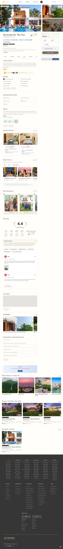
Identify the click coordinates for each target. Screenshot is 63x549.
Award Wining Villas (29, 490)
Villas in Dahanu (17, 464)
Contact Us (7, 499)
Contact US (52, 493)
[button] (10, 174)
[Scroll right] (36, 131)
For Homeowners (18, 490)
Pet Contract (13, 88)
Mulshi (34, 528)
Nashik (34, 523)
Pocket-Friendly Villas (29, 501)
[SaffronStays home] (6, 2)
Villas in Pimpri (36, 476)
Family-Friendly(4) (14, 249)
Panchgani (34, 525)
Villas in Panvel (55, 474)
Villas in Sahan (27, 478)
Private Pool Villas (29, 497)
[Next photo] (18, 139)
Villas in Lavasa (8, 469)
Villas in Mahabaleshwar (26, 469)
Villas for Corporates (41, 490)
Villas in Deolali (45, 464)
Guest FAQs (40, 504)
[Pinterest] (11, 546)
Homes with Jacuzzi (29, 499)
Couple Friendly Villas (41, 495)
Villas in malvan (45, 469)
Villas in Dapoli (27, 464)
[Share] (59, 6)
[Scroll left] (34, 131)
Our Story (7, 488)
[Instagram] (7, 546)
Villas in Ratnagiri (17, 478)
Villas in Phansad (26, 476)
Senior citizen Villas (41, 497)
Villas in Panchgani (36, 474)
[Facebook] (4, 546)
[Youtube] (9, 546)
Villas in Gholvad (54, 464)
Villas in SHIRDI (55, 478)
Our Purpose (8, 490)
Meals (24, 56)
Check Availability (50, 52)
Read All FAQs (6, 359)
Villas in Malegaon (36, 469)
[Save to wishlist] (20, 404)
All (4, 164)
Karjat (34, 522)
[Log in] (60, 2)
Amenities (12, 56)
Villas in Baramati (45, 462)
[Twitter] (6, 546)
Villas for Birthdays (41, 486)
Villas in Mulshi (27, 471)
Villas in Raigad (8, 478)
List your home (17, 486)
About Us (7, 486)
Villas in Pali (17, 474)
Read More (5, 52)
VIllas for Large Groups (42, 493)
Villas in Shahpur (45, 478)
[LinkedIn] (13, 546)
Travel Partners (17, 488)
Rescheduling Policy (54, 488)
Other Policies (53, 490)
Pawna (34, 526)
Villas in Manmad (54, 469)
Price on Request (15, 164)
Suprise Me (28, 486)
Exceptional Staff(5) (22, 249)
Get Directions (6, 309)
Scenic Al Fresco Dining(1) (17, 251)
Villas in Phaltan (17, 476)
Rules (19, 56)
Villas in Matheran (8, 471)
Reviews (30, 56)
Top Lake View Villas (29, 504)
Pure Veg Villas (28, 493)
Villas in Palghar (8, 474)
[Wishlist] (58, 2)
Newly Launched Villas (29, 488)
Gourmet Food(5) (30, 249)
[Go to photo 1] (27, 143)
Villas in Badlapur (36, 462)
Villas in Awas (27, 462)
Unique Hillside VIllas (29, 506)
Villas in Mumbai (45, 471)
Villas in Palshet (27, 474)
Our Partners (8, 497)
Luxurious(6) (6, 249)
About (5, 56)
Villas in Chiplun (8, 464)
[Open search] (41, 2)
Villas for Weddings (41, 488)
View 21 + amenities (7, 88)
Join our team (17, 493)
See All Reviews (8, 286)
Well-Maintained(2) (7, 251)
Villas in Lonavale (17, 469)
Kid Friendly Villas (41, 499)
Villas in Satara (36, 478)
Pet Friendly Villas (41, 501)
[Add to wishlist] (61, 6)
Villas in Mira (17, 471)
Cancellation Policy (54, 486)
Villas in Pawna (8, 476)
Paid (9, 164)
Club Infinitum (8, 495)
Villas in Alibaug (17, 462)
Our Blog (7, 493)
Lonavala (34, 520)
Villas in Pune (45, 476)
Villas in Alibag (8, 462)
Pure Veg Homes (28, 495)
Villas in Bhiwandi (54, 462)
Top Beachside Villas (29, 508)
